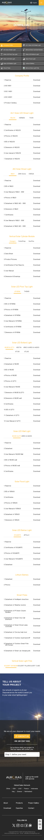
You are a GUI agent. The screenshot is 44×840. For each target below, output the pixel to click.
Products (19, 803)
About (5, 803)
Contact (31, 808)
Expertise (19, 808)
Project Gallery (33, 803)
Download (36, 80)
